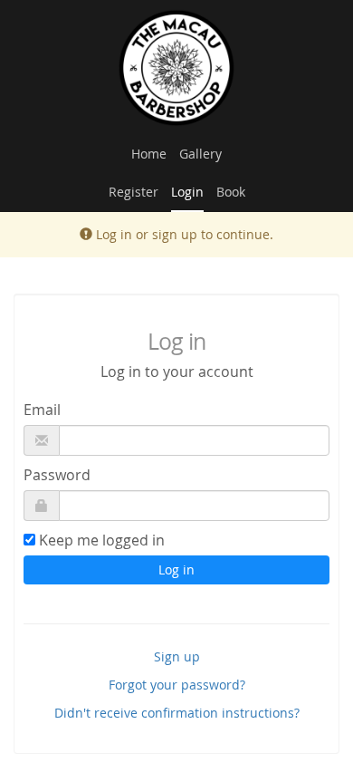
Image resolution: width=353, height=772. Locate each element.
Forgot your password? (177, 684)
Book (230, 191)
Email (42, 410)
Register (133, 191)
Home (149, 153)
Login (187, 191)
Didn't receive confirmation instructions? (177, 712)
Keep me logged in (102, 540)
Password (57, 475)
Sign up (177, 656)
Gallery (200, 153)
